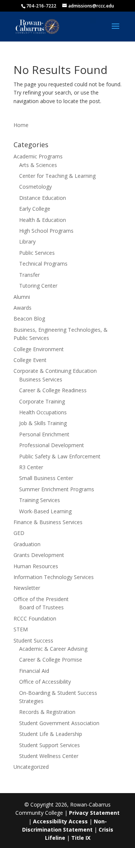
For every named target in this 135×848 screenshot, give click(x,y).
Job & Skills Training (43, 423)
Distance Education (42, 197)
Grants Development (39, 554)
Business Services (40, 379)
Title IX (80, 837)
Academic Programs (38, 156)
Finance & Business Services (48, 522)
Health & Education (42, 219)
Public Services (37, 252)
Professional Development (51, 445)
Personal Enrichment (44, 434)
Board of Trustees (41, 607)
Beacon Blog (29, 318)
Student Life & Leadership (50, 733)
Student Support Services (49, 745)
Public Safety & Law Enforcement (59, 456)
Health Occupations (43, 412)
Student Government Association (59, 723)
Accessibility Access (60, 821)
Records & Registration (47, 711)
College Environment (39, 349)
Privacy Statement (94, 812)
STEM (21, 629)
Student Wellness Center (48, 755)
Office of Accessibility (45, 681)
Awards (23, 307)
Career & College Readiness (53, 390)
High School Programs (46, 230)
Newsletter (27, 587)
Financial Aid (34, 670)
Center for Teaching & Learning (57, 175)
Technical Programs (43, 263)
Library (27, 241)
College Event (30, 359)
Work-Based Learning (45, 511)
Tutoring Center (38, 285)
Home (21, 125)
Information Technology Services (54, 577)
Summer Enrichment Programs (56, 489)
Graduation (27, 544)
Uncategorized (31, 766)
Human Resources (36, 566)
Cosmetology (35, 186)
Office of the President (41, 599)
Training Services (39, 500)
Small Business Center (46, 478)
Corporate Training (42, 401)
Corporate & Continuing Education (55, 370)
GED (19, 532)
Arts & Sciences (38, 164)
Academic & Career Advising (53, 648)
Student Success (33, 640)
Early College (34, 208)
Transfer (29, 274)
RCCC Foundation (35, 618)
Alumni (22, 296)
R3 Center (31, 467)
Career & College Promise (50, 659)
